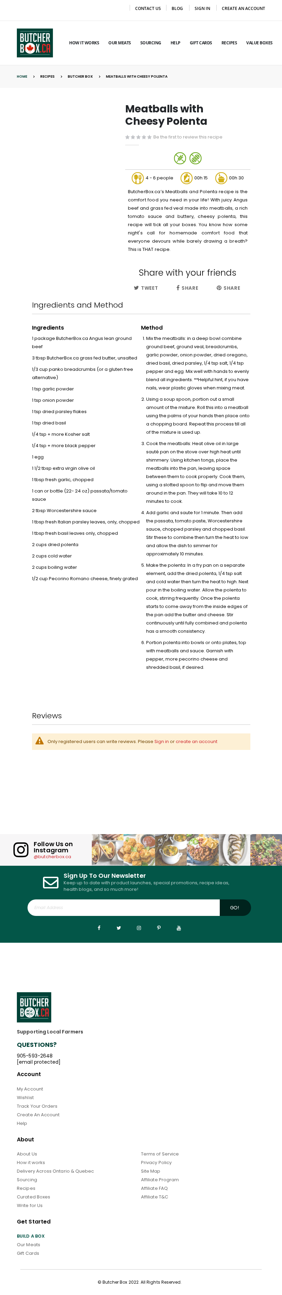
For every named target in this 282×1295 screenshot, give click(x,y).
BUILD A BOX (31, 1236)
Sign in (161, 741)
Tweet (149, 288)
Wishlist (25, 1097)
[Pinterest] (159, 928)
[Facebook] (99, 928)
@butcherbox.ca (52, 856)
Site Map (151, 1171)
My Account (30, 1089)
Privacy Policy (156, 1162)
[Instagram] (139, 928)
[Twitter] (119, 928)
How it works (31, 1162)
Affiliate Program (160, 1179)
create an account (196, 741)
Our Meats (28, 1244)
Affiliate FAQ (154, 1188)
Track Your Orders (37, 1106)
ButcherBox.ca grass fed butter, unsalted (92, 358)
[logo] (35, 43)
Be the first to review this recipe (188, 137)
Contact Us (148, 8)
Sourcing (27, 1179)
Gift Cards (28, 1253)
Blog (177, 8)
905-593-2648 (35, 1055)
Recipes (47, 76)
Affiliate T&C (154, 1197)
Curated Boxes (33, 1197)
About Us (27, 1154)
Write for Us (30, 1205)
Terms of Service (160, 1154)
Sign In (202, 8)
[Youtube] (179, 928)
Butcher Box (80, 76)
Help (22, 1123)
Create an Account (243, 8)
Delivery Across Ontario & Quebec (55, 1171)
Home (22, 76)
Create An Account (38, 1114)
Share (189, 288)
